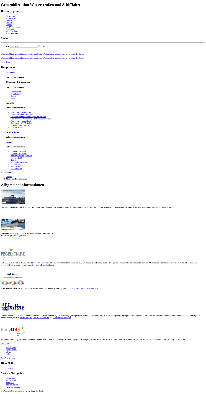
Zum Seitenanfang (8, 358)
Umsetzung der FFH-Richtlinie (22, 123)
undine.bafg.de (26, 318)
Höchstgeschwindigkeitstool (21, 156)
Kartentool (14, 160)
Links (12, 98)
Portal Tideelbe (6, 62)
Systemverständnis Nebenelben (22, 115)
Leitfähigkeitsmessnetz (19, 162)
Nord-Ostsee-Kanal (13, 27)
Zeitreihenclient (16, 169)
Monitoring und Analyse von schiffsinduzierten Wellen (31, 119)
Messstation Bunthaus (41, 318)
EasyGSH (181, 339)
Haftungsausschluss (13, 387)
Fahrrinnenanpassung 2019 (20, 112)
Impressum (10, 383)
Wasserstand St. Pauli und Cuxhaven (40, 265)
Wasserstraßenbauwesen (19, 125)
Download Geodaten (18, 151)
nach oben (5, 344)
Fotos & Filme (15, 94)
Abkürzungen (15, 92)
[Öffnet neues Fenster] (13, 203)
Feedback (9, 368)
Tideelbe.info (167, 207)
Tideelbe (9, 25)
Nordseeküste (11, 18)
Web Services (15, 166)
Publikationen (13, 132)
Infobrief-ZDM (16, 158)
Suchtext (6, 46)
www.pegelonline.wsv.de (10, 265)
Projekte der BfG (16, 127)
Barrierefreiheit (11, 380)
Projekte (10, 103)
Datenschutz (10, 378)
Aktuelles (10, 72)
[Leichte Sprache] (13, 31)
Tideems (9, 20)
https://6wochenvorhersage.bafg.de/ (85, 288)
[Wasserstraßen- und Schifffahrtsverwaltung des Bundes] (42, 54)
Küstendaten (10, 16)
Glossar (13, 96)
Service (9, 142)
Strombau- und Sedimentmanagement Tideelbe (28, 117)
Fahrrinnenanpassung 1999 (20, 121)
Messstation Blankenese (62, 318)
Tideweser (9, 23)
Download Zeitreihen (18, 154)
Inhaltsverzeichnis (12, 385)
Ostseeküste (10, 29)
